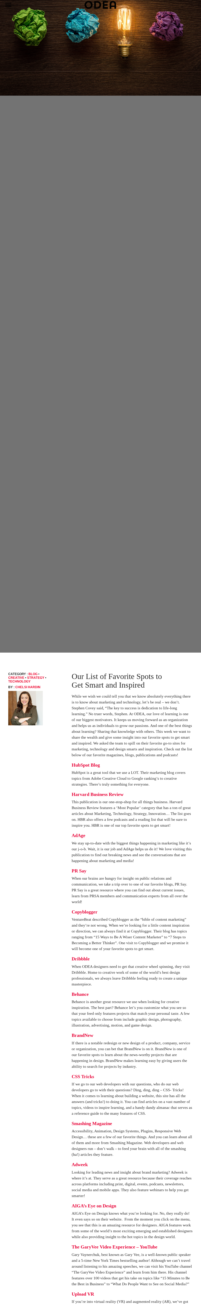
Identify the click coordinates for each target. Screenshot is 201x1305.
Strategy (35, 677)
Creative (16, 677)
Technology (19, 681)
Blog (32, 674)
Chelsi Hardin (27, 687)
